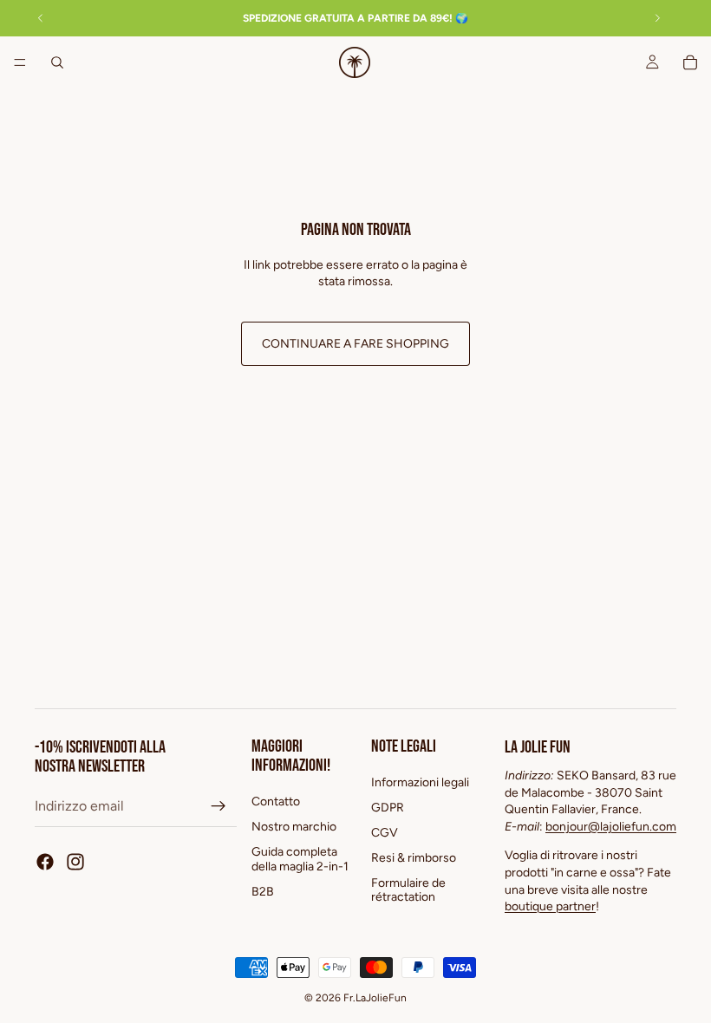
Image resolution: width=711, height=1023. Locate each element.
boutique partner (550, 907)
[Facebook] (45, 862)
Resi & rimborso (413, 857)
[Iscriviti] (218, 807)
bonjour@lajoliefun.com (610, 826)
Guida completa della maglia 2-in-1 (300, 859)
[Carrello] (690, 62)
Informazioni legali (420, 783)
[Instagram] (75, 862)
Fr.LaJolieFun (375, 998)
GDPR (387, 808)
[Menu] (20, 62)
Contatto (275, 802)
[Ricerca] (57, 62)
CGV (384, 832)
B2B (262, 891)
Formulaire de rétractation (408, 890)
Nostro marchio (293, 827)
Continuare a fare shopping (355, 343)
